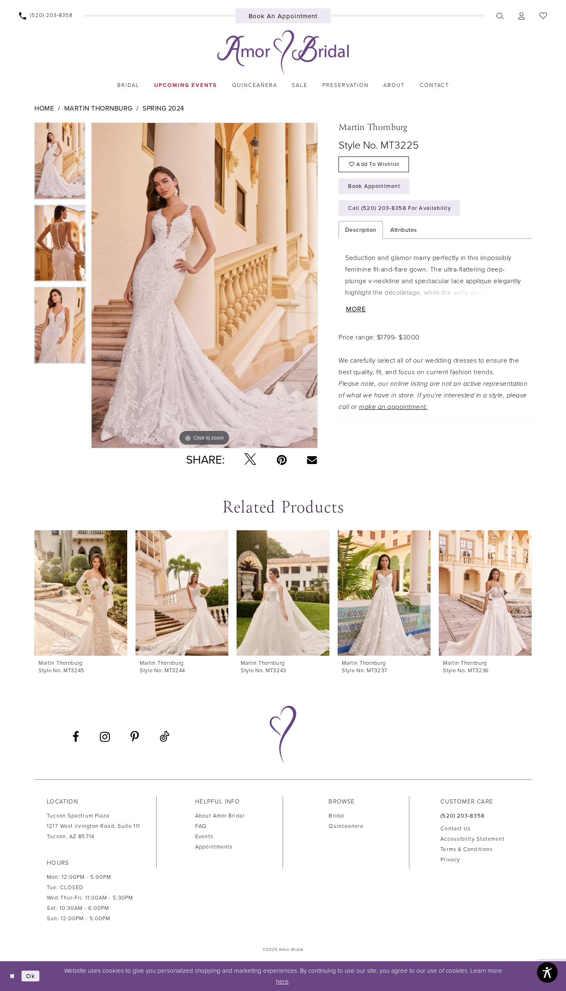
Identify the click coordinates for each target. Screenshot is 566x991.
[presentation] (80, 593)
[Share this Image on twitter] (250, 459)
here (282, 981)
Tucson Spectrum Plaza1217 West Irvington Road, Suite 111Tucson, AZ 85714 (93, 826)
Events (204, 836)
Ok (30, 976)
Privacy (450, 859)
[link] (128, 85)
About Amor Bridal (219, 816)
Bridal (337, 816)
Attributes (403, 229)
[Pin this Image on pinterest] (282, 460)
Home (44, 108)
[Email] (312, 459)
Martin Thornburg (98, 108)
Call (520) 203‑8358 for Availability (399, 208)
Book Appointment (374, 186)
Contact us (455, 828)
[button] (521, 15)
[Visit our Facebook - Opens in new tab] (76, 736)
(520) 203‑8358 (462, 816)
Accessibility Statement (472, 839)
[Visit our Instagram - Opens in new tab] (105, 736)
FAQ (200, 826)
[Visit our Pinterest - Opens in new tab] (135, 736)
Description (360, 229)
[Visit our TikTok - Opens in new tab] (164, 737)
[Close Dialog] (12, 976)
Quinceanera (346, 826)
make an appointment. (393, 407)
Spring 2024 (163, 108)
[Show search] (499, 15)
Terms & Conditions (466, 849)
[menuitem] (46, 15)
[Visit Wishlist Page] (543, 15)
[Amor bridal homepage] (283, 52)
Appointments (213, 847)
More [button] (356, 309)
